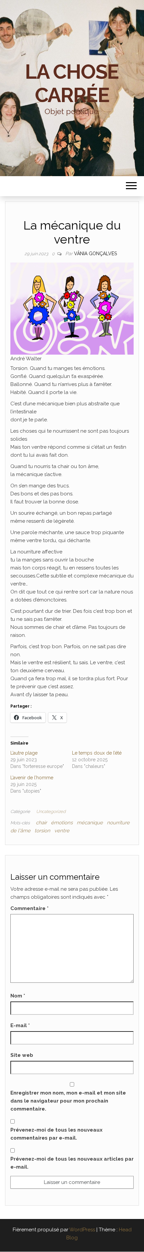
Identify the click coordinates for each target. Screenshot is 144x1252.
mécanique (90, 823)
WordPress (82, 1230)
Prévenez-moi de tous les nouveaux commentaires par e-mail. (56, 1134)
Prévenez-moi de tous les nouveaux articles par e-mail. (72, 1163)
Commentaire (29, 908)
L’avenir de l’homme (31, 777)
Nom (17, 996)
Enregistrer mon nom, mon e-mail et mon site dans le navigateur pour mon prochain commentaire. (68, 1101)
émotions (62, 823)
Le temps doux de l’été (97, 753)
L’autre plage (24, 753)
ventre (61, 831)
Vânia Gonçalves (95, 253)
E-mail (20, 1025)
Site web (21, 1055)
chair (41, 823)
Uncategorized (51, 811)
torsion (42, 831)
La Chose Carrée (72, 83)
